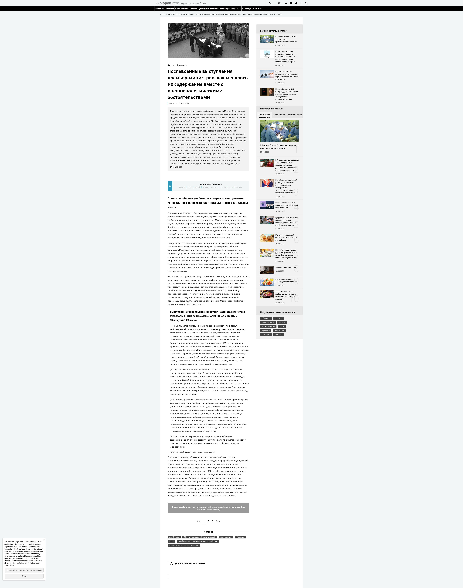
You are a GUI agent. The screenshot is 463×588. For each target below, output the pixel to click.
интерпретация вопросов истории (183, 545)
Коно (171, 541)
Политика (173, 103)
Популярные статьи (251, 8)
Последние (159, 9)
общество (266, 318)
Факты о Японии (181, 9)
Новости (193, 9)
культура (278, 318)
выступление (225, 537)
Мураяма (240, 537)
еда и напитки (268, 322)
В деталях (170, 9)
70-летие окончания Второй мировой (199, 537)
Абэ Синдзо (174, 537)
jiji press (282, 322)
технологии (279, 330)
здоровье (266, 330)
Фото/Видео (225, 9)
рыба (281, 326)
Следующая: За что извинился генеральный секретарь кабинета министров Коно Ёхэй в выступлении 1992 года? (208, 508)
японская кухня (268, 326)
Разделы (235, 8)
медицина (266, 334)
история (278, 334)
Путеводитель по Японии (208, 9)
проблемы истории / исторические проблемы (198, 541)
